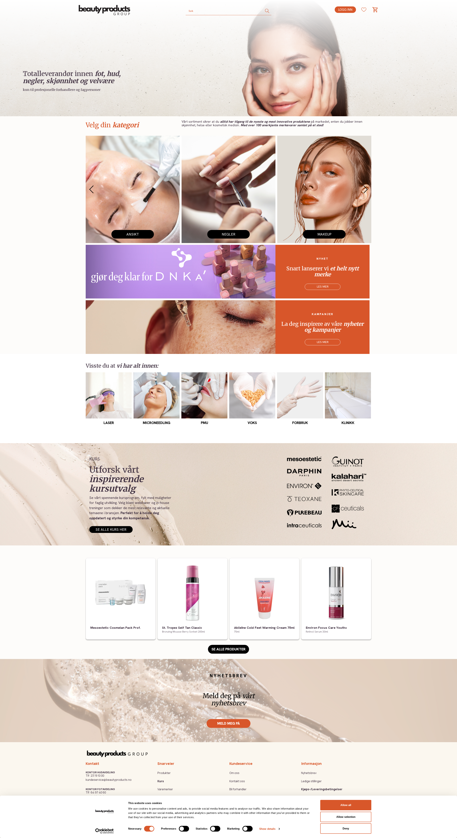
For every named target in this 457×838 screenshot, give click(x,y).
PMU (228, 234)
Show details (267, 828)
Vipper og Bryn (132, 234)
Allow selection (345, 816)
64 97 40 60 (98, 792)
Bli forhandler (238, 789)
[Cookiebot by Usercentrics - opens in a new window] (104, 831)
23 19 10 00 (97, 776)
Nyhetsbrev (309, 773)
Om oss (234, 773)
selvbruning (324, 234)
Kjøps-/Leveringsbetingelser (321, 789)
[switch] (184, 829)
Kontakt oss (237, 781)
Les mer (322, 286)
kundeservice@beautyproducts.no (109, 780)
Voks (252, 422)
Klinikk (348, 422)
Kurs (160, 781)
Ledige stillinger (311, 781)
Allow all (345, 805)
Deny (346, 828)
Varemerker (165, 789)
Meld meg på (228, 723)
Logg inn (345, 10)
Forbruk (300, 422)
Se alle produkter (228, 649)
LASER (109, 422)
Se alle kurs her (111, 529)
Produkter (164, 773)
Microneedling (156, 422)
